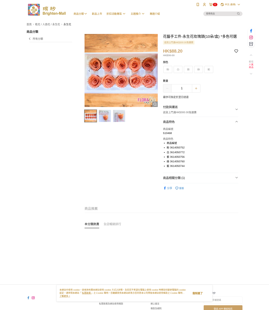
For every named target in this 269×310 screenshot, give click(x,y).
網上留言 (155, 304)
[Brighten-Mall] (47, 10)
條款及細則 (156, 308)
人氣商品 (251, 66)
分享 (169, 188)
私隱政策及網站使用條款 (111, 304)
